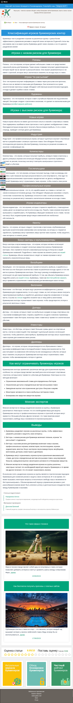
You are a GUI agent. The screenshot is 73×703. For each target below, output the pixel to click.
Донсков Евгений (12, 506)
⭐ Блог (15, 22)
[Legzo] (2, 189)
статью (19, 298)
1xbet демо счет (36, 696)
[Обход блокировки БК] (36, 674)
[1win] (2, 176)
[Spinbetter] (2, 185)
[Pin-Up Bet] (2, 187)
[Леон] (2, 178)
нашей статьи (23, 278)
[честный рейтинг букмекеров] (61, 674)
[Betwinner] (2, 171)
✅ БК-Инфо (7, 22)
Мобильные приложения (36, 691)
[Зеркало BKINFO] (6, 13)
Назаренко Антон (12, 497)
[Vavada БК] (2, 174)
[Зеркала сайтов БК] (12, 674)
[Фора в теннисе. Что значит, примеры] (36, 548)
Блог (36, 698)
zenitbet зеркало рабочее (21, 104)
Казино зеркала (36, 693)
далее (13, 572)
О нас (36, 700)
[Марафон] (2, 167)
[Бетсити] (2, 180)
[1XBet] (2, 163)
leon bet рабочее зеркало (56, 278)
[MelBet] (2, 165)
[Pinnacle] (2, 169)
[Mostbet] (2, 183)
